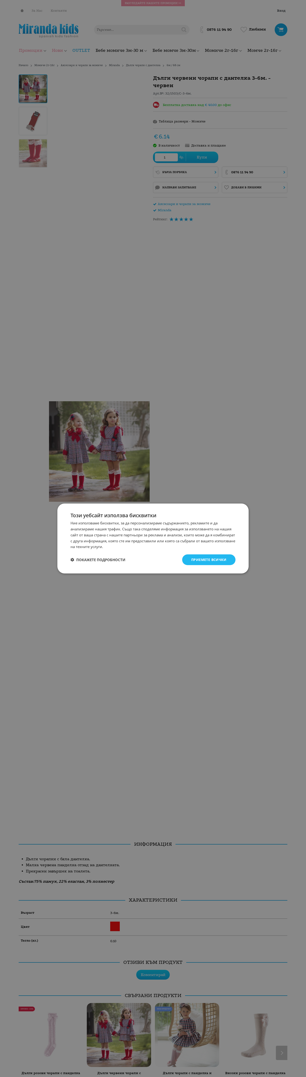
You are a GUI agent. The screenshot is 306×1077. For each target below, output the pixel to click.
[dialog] (153, 539)
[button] (98, 559)
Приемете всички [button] (208, 559)
